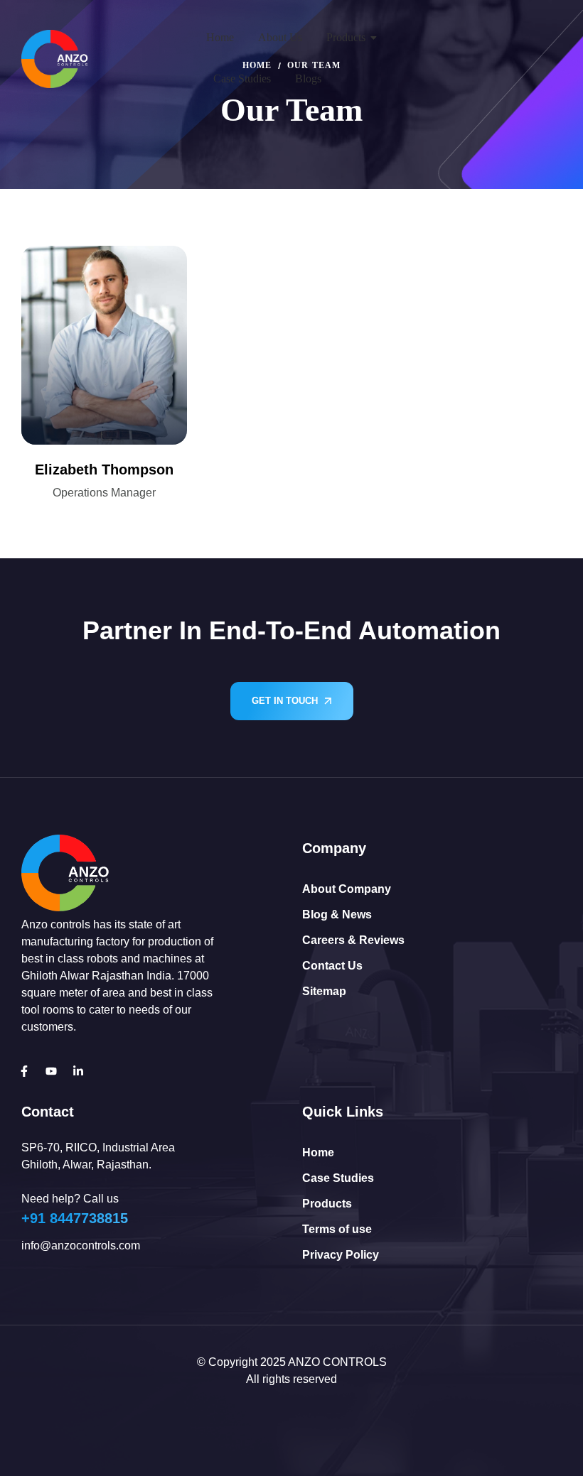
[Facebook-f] (24, 1071)
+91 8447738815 (74, 1218)
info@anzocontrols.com (80, 1245)
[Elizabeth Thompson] (104, 345)
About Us (280, 37)
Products (345, 37)
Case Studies (242, 78)
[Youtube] (51, 1071)
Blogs (308, 78)
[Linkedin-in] (78, 1071)
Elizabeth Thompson (104, 469)
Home (220, 37)
